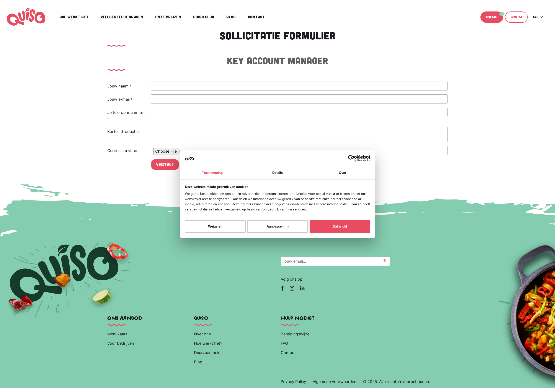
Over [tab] (342, 173)
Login (516, 17)
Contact (288, 352)
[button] (384, 261)
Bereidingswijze (295, 334)
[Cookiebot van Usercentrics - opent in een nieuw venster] (351, 158)
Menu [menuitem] (494, 15)
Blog (198, 362)
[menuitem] (74, 17)
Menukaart (117, 334)
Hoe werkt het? (208, 343)
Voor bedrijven (121, 343)
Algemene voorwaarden (334, 381)
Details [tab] (277, 173)
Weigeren (215, 226)
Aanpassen (275, 226)
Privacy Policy (293, 381)
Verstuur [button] (165, 164)
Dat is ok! (340, 226)
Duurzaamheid (208, 352)
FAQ (284, 343)
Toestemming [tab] (212, 173)
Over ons (202, 334)
